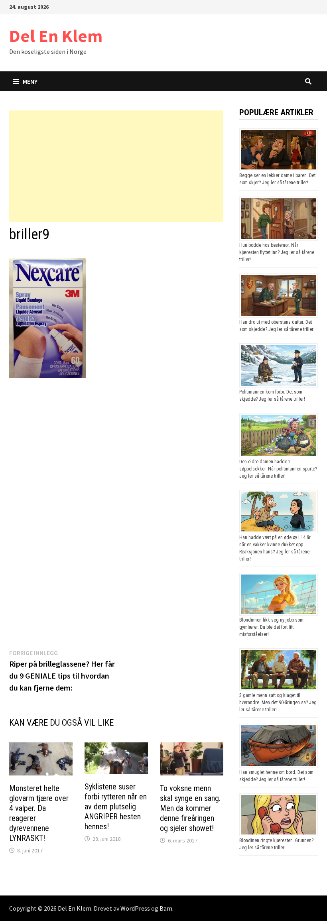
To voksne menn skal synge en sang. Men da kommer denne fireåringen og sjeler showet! (190, 808)
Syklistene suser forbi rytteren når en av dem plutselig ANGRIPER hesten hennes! (116, 806)
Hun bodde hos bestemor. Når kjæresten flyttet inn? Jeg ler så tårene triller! (276, 252)
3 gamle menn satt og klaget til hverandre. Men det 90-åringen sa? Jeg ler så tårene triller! (278, 702)
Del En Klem (55, 36)
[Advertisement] (116, 166)
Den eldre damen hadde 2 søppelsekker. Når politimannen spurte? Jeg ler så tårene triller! (278, 469)
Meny (30, 81)
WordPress (135, 908)
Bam (166, 908)
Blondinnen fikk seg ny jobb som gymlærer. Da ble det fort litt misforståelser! (271, 627)
